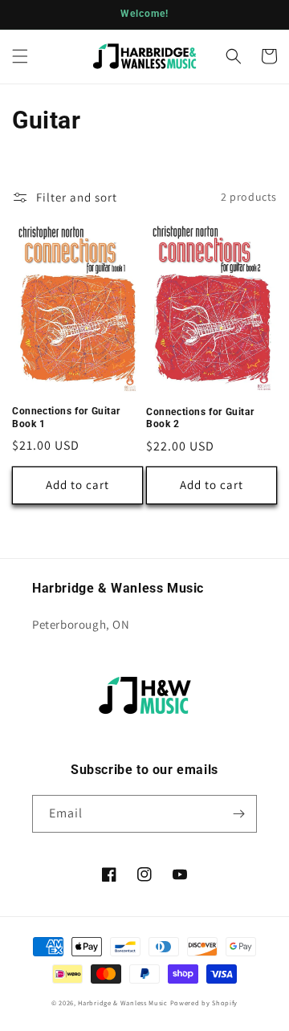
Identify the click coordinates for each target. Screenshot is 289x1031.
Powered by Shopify (204, 1002)
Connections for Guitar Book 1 (66, 417)
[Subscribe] (238, 814)
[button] (20, 56)
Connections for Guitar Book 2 (200, 418)
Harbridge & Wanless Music (123, 1002)
